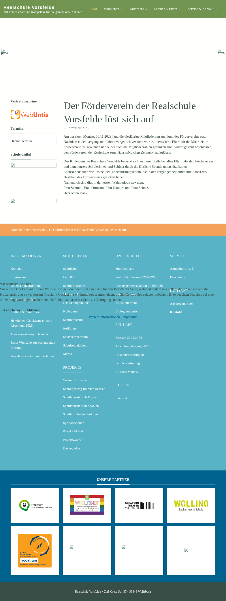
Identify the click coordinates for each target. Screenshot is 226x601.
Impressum (129, 317)
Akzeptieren (11, 310)
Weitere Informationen (104, 317)
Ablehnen (33, 310)
